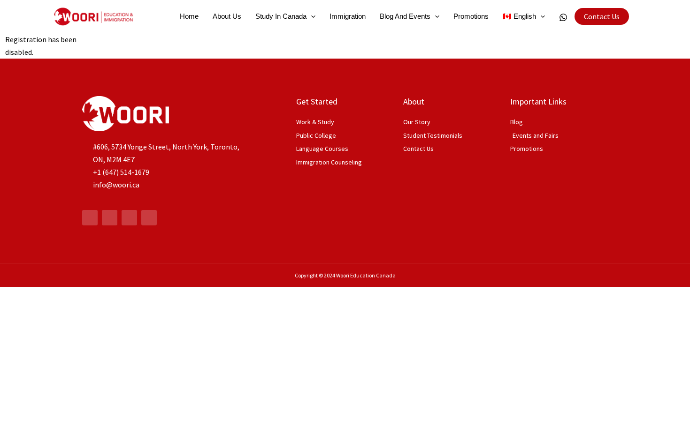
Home (189, 16)
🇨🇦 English (519, 16)
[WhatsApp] (563, 17)
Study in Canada (281, 16)
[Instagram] (109, 217)
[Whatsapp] (149, 217)
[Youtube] (129, 217)
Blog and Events (405, 16)
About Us (227, 16)
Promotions (471, 16)
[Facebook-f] (90, 217)
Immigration (348, 16)
